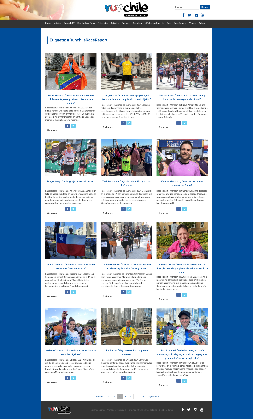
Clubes (202, 23)
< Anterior (99, 396)
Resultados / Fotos (86, 23)
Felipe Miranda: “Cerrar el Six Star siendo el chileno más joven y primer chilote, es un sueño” (71, 99)
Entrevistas (103, 23)
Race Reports (180, 23)
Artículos (115, 23)
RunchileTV (69, 23)
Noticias (57, 23)
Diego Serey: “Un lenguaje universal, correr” (70, 181)
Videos (192, 23)
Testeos (126, 23)
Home (48, 23)
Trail (169, 23)
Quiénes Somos (98, 410)
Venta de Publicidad (116, 410)
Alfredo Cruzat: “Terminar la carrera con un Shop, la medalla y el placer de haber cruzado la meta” (182, 268)
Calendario (137, 23)
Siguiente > (153, 396)
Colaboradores (166, 410)
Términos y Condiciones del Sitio (142, 410)
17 (143, 396)
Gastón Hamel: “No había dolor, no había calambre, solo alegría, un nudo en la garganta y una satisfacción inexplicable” (182, 354)
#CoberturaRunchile (154, 23)
